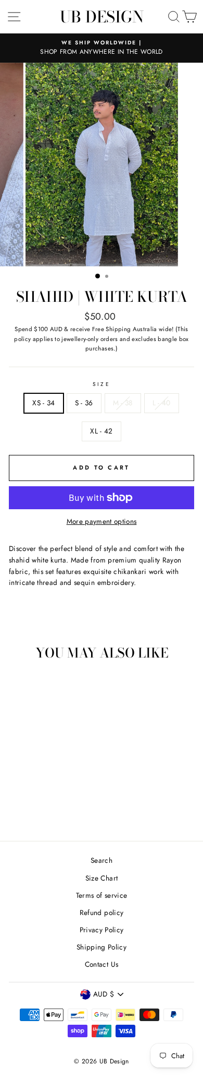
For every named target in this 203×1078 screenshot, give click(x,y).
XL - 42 (101, 431)
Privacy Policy (102, 929)
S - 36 (84, 402)
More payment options (102, 521)
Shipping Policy (101, 947)
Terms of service (101, 895)
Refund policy (101, 912)
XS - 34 (43, 402)
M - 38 (123, 402)
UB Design (102, 17)
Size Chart (101, 878)
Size (101, 384)
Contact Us (101, 964)
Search (101, 860)
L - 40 (162, 402)
